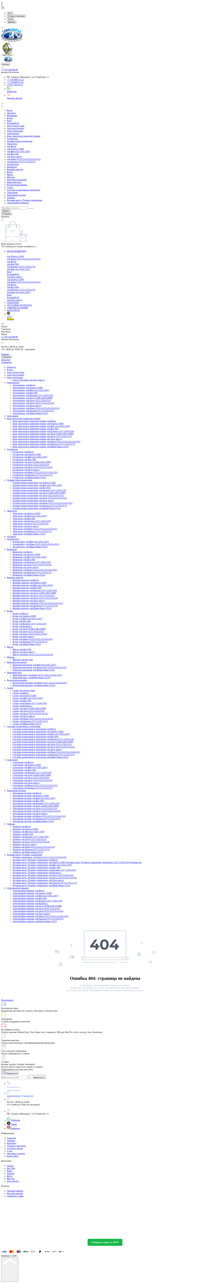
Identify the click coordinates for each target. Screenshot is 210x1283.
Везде (9, 110)
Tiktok (13, 1124)
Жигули (11, 1178)
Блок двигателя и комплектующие (23, 136)
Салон (10, 187)
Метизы (11, 177)
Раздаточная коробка (17, 185)
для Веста (11, 146)
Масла (10, 174)
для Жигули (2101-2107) (18, 151)
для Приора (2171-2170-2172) (21, 162)
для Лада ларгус (14, 156)
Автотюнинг (13, 133)
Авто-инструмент (15, 128)
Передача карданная (16, 179)
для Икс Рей (13, 154)
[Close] (2, 342)
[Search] (2, 103)
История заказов (15, 1193)
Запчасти (11, 113)
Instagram (15, 1128)
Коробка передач (15, 169)
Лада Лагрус (13, 1181)
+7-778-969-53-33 (15, 82)
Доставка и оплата (16, 1153)
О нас (10, 19)
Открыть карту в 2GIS (105, 1242)
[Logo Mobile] (8, 61)
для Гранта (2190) (15, 149)
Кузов (10, 118)
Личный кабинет (15, 1191)
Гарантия (11, 1138)
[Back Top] (9, 1269)
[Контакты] (2, 67)
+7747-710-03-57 (15, 85)
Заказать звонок (14, 98)
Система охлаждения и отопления (23, 190)
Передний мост (14, 182)
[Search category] (2, 106)
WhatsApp (12, 91)
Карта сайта (12, 1156)
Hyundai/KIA (13, 123)
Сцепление (12, 192)
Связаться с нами (15, 1196)
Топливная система (16, 195)
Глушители (12, 138)
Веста (9, 1176)
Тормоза (11, 197)
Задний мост (13, 164)
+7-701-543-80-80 (9, 69)
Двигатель (12, 144)
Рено (9, 120)
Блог (10, 13)
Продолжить (7, 1000)
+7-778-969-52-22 (15, 79)
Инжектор (12, 167)
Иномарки (12, 115)
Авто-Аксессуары (15, 126)
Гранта (10, 1166)
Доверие (11, 22)
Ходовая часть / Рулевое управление (24, 200)
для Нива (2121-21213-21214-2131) (24, 159)
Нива (9, 1171)
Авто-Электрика (15, 131)
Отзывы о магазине (16, 16)
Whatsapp (15, 1120)
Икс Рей (11, 1168)
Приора (10, 1173)
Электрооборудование (18, 203)
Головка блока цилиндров (19, 141)
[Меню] (2, 27)
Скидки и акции (15, 1148)
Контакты (11, 1143)
